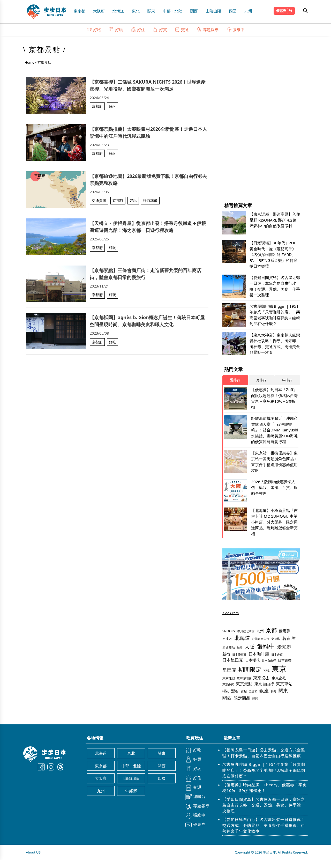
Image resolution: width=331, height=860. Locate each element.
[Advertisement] (261, 119)
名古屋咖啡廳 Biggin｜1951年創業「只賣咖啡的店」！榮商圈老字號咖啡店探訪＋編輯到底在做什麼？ (263, 770)
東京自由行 (264, 683)
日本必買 (277, 654)
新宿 (226, 654)
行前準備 (150, 200)
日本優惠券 (239, 654)
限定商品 (242, 698)
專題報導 (211, 29)
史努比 (275, 639)
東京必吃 (279, 677)
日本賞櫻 (284, 660)
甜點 (243, 691)
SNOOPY (228, 631)
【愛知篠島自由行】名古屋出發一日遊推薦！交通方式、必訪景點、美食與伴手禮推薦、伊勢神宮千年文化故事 (263, 825)
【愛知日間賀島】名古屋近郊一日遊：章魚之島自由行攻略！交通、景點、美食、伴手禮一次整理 (263, 805)
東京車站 (284, 684)
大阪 (249, 646)
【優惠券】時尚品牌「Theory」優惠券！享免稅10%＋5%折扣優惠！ (264, 787)
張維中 (238, 29)
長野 (273, 691)
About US (33, 852)
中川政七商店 (245, 631)
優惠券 (281, 10)
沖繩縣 (131, 790)
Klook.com (230, 613)
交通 (185, 29)
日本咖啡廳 (259, 654)
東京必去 (261, 678)
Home (29, 62)
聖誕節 (253, 691)
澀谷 (234, 690)
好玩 (119, 29)
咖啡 (240, 647)
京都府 (97, 106)
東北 (136, 10)
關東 (151, 10)
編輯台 (199, 796)
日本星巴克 (232, 660)
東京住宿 (228, 678)
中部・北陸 (172, 10)
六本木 (227, 638)
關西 (194, 10)
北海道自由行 (260, 639)
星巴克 (229, 669)
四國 (233, 10)
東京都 (79, 10)
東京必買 (228, 684)
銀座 (264, 690)
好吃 (97, 29)
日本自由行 (269, 660)
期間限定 (249, 669)
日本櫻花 (252, 660)
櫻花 (225, 691)
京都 (271, 630)
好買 (163, 29)
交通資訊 (99, 200)
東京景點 (244, 684)
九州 (248, 10)
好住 (141, 29)
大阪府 (99, 10)
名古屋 (289, 638)
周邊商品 (228, 647)
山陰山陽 (213, 10)
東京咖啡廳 (244, 678)
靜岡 (255, 698)
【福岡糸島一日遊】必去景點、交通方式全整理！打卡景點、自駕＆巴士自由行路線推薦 (263, 752)
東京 (279, 669)
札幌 (266, 670)
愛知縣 (284, 647)
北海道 (118, 10)
